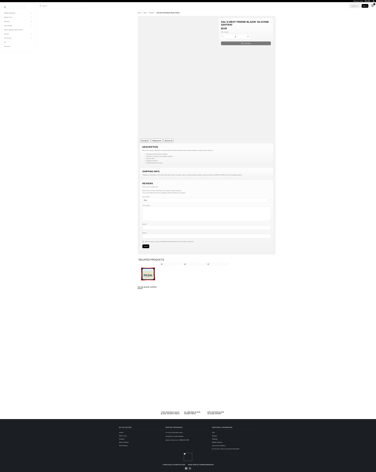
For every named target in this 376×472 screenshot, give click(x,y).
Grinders (121, 439)
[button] (248, 37)
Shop (145, 13)
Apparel (6, 34)
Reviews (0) (169, 141)
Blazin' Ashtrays (124, 442)
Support (214, 436)
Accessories (7, 38)
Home (139, 13)
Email (144, 233)
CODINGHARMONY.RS (206, 464)
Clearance (7, 46)
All (4, 42)
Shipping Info (156, 141)
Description (145, 141)
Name (144, 224)
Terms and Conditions (219, 445)
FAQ (213, 432)
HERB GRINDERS (9, 13)
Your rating (146, 196)
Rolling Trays (8, 17)
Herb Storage (8, 25)
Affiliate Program (217, 442)
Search (121, 432)
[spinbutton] (235, 37)
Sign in (365, 6)
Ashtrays (6, 21)
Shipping (214, 439)
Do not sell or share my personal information (226, 449)
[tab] (145, 141)
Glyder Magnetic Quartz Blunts (13, 30)
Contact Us (354, 6)
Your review (146, 205)
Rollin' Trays (123, 436)
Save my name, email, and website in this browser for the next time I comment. (169, 241)
